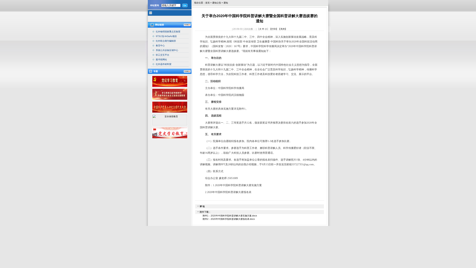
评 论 (202, 206)
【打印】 (273, 29)
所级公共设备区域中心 (167, 50)
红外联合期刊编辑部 (166, 41)
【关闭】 (282, 29)
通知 (225, 2)
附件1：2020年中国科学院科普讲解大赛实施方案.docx (230, 215)
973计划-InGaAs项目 (166, 36)
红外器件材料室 (163, 64)
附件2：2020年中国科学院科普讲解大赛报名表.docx (229, 219)
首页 (207, 2)
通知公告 (216, 2)
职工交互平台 (162, 55)
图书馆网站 (161, 59)
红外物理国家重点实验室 (168, 31)
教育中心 (160, 45)
